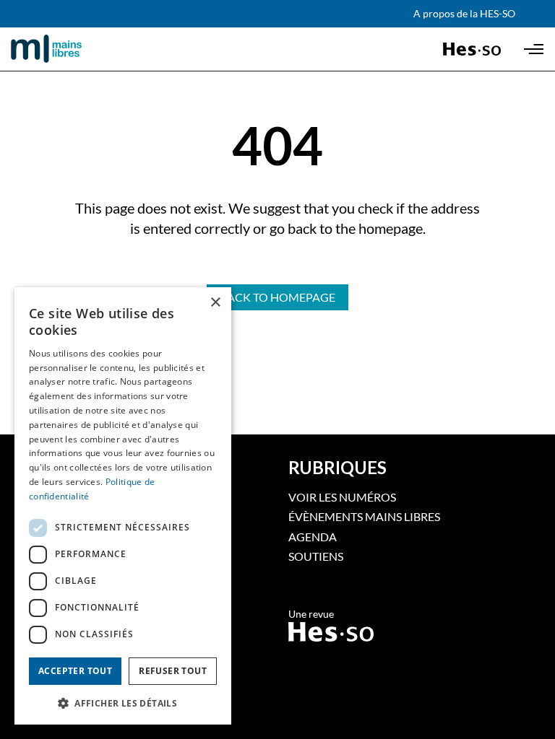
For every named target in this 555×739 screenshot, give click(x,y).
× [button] (215, 302)
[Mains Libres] (71, 49)
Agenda (312, 536)
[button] (123, 702)
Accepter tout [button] (75, 671)
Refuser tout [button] (173, 671)
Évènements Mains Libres (364, 516)
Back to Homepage (277, 297)
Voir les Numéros (342, 497)
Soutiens (315, 556)
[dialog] (122, 506)
